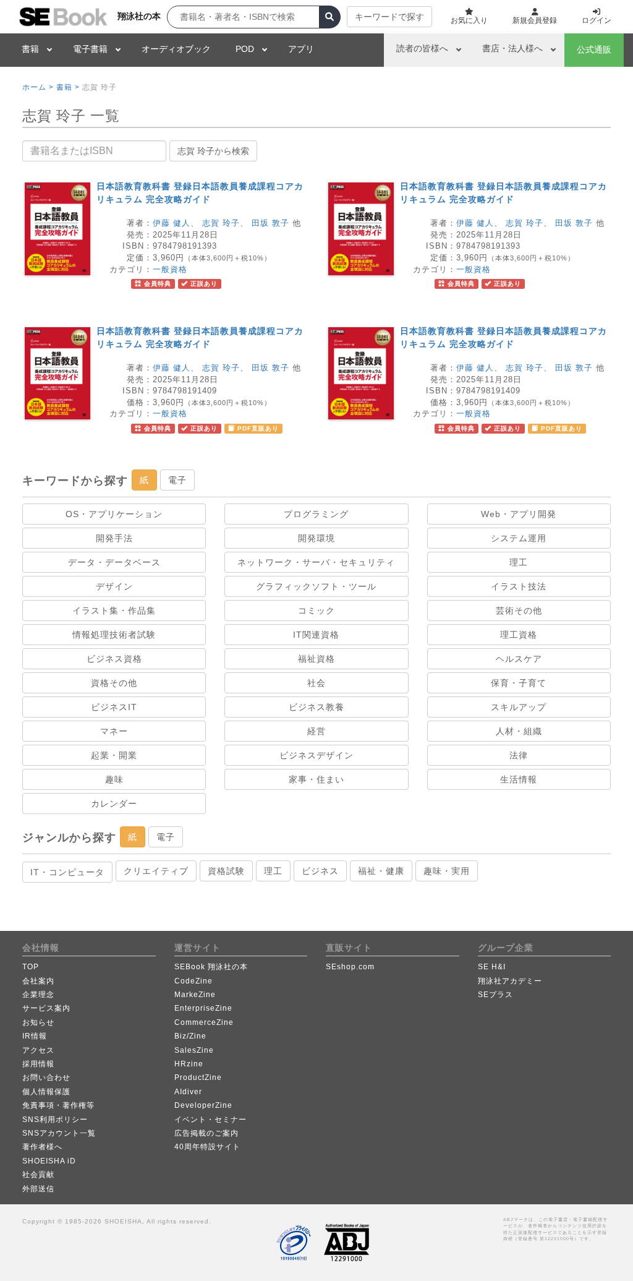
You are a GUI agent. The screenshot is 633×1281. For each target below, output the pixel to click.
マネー (114, 731)
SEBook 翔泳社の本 (211, 966)
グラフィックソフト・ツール (316, 586)
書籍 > (68, 87)
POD (245, 49)
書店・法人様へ (512, 48)
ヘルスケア (519, 659)
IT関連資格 (316, 635)
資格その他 (114, 683)
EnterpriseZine (203, 1008)
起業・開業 (114, 755)
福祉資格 (316, 659)
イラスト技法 (518, 586)
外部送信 (38, 1189)
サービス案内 (46, 1008)
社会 (316, 683)
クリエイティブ (156, 871)
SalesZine (194, 1050)
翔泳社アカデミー (510, 981)
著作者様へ (42, 1146)
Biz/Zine (190, 1036)
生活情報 (518, 779)
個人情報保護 (46, 1091)
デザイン (114, 586)
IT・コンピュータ (67, 872)
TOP (30, 966)
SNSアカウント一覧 (59, 1133)
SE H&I (492, 966)
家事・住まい (316, 779)
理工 (518, 562)
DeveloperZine (203, 1105)
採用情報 (38, 1064)
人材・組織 (519, 731)
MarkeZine (195, 994)
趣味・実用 (446, 871)
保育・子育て (518, 683)
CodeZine (193, 981)
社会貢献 (38, 1174)
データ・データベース (114, 562)
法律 (518, 755)
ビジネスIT (114, 707)
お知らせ (38, 1022)
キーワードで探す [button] (389, 17)
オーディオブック (176, 49)
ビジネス (320, 871)
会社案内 (38, 981)
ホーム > (38, 87)
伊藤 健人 (171, 223)
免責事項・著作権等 (58, 1105)
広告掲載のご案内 (206, 1133)
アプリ (301, 49)
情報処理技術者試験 (114, 635)
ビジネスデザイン (316, 755)
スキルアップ (518, 707)
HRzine (188, 1064)
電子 (177, 480)
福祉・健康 (381, 871)
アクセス (38, 1050)
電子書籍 (90, 49)
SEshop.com (350, 966)
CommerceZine (204, 1022)
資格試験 (226, 871)
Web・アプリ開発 (518, 514)
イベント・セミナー (210, 1119)
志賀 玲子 (221, 223)
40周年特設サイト (207, 1146)
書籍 (30, 49)
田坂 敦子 (270, 223)
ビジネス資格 (114, 659)
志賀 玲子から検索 (213, 151)
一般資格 (170, 269)
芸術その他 (519, 610)
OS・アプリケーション (114, 514)
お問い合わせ (46, 1077)
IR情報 (34, 1036)
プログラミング (316, 514)
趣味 (114, 779)
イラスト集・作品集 (114, 610)
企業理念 (38, 994)
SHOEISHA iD (49, 1161)
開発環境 (316, 538)
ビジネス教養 (316, 707)
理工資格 (518, 635)
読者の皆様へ (422, 48)
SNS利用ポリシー (55, 1119)
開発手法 (114, 538)
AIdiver (188, 1091)
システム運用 (518, 538)
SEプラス (495, 994)
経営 (316, 731)
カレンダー (114, 803)
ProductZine (198, 1077)
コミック (316, 610)
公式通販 (594, 49)
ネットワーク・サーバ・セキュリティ (316, 562)
